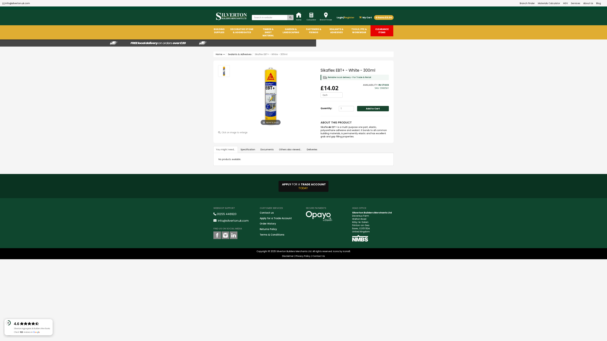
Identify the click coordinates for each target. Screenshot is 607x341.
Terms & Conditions (272, 234)
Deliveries (312, 149)
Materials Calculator (549, 3)
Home (219, 54)
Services (575, 3)
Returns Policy (268, 229)
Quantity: (326, 108)
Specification (248, 149)
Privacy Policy (303, 256)
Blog (598, 3)
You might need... (225, 149)
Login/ (345, 17)
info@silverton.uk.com (17, 3)
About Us (588, 3)
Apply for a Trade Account (276, 218)
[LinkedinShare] (233, 235)
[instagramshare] (225, 235)
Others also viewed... (290, 149)
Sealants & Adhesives (239, 54)
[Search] (290, 17)
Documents (267, 149)
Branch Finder (527, 3)
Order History (268, 223)
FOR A (304, 186)
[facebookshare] (217, 235)
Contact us (267, 212)
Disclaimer (288, 256)
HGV (565, 3)
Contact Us (318, 256)
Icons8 (346, 251)
